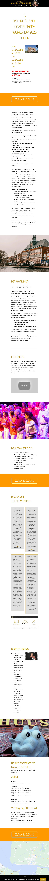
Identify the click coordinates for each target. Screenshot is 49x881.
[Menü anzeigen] (30, 6)
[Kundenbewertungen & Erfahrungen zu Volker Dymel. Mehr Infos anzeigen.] (25, 629)
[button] (24, 385)
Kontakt (24, 876)
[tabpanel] (24, 26)
